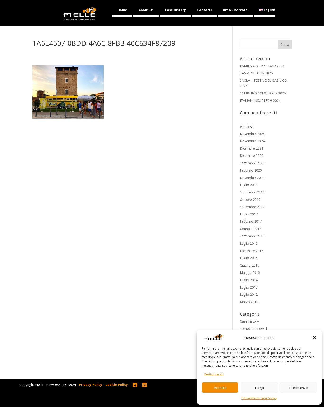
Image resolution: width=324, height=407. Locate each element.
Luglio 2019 (249, 184)
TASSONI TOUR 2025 (256, 73)
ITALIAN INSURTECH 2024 (260, 100)
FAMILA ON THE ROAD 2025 (262, 65)
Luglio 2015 (249, 258)
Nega (259, 387)
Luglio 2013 (249, 287)
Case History (175, 10)
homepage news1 (253, 328)
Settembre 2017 (252, 207)
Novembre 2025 (252, 133)
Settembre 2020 (252, 163)
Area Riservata (235, 10)
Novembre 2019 (252, 177)
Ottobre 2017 (250, 199)
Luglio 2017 (249, 214)
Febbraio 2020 (251, 170)
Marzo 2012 (249, 301)
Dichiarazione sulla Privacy (259, 398)
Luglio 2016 (249, 243)
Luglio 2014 (249, 280)
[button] (314, 337)
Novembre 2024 (252, 141)
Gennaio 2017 (250, 228)
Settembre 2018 (252, 192)
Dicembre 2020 (251, 155)
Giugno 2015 (249, 265)
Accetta (220, 387)
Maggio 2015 (250, 272)
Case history (249, 321)
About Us (146, 10)
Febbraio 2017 (251, 221)
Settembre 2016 (252, 236)
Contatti (204, 10)
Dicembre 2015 (251, 250)
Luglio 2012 (249, 294)
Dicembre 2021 (251, 148)
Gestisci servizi (214, 374)
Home (122, 10)
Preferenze (298, 387)
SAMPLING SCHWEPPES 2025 (263, 93)
